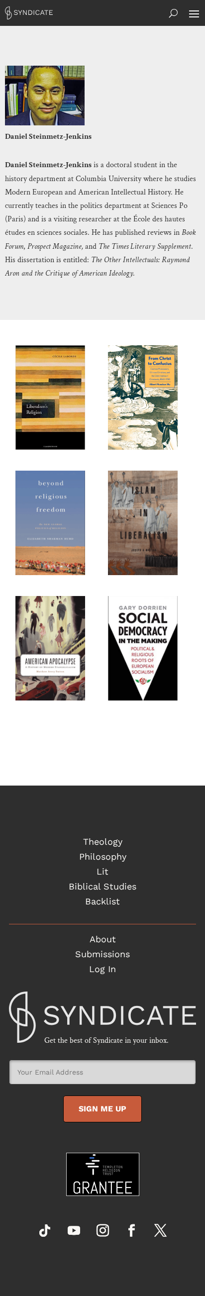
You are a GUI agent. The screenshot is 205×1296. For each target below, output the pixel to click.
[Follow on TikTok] (44, 1230)
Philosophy (102, 857)
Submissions (102, 955)
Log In (102, 970)
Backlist (102, 902)
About (103, 940)
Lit (102, 872)
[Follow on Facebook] (131, 1230)
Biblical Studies (102, 887)
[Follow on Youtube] (73, 1230)
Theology (102, 842)
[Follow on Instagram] (102, 1230)
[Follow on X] (160, 1230)
